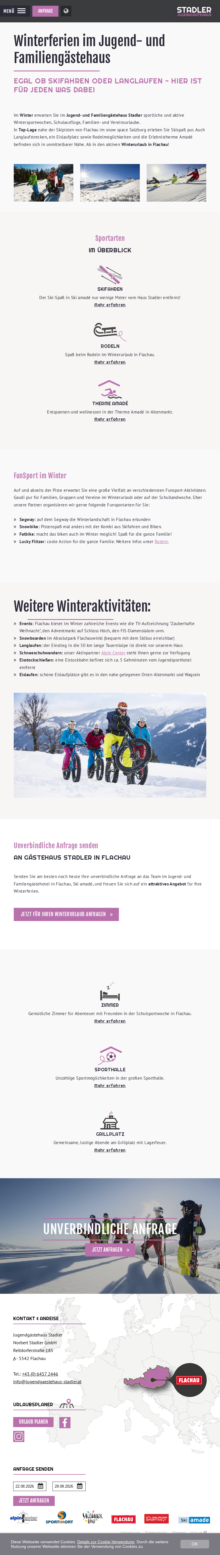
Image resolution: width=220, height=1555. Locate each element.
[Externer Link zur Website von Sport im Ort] (59, 1526)
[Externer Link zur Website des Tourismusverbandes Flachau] (123, 1526)
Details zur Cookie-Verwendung (105, 1542)
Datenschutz (155, 1532)
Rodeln (161, 541)
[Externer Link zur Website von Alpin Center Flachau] (24, 1526)
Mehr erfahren (110, 304)
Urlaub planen (33, 1422)
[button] (15, 11)
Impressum (130, 1532)
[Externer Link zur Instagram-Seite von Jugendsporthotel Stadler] (18, 1440)
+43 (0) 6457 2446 (40, 1374)
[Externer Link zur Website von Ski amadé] (194, 1526)
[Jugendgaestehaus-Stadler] (194, 21)
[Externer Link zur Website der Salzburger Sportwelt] (156, 1526)
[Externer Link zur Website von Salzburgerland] (92, 1526)
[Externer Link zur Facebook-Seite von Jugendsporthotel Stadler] (64, 1426)
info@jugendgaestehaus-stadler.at (47, 1381)
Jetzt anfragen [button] (34, 1501)
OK (195, 1544)
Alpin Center (113, 652)
